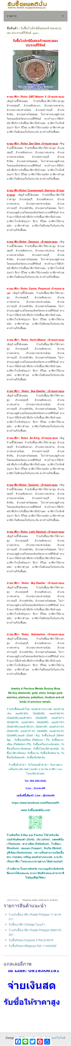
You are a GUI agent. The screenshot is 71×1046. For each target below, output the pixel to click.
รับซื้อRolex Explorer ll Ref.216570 (31, 940)
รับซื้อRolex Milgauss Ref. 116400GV (33, 946)
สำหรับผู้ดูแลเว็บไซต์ (52, 1038)
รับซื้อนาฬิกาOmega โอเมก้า (27, 924)
